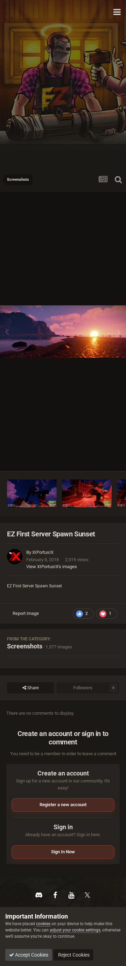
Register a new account (63, 804)
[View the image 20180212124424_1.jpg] (87, 493)
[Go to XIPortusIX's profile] (14, 556)
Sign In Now (63, 851)
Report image (26, 613)
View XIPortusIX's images (51, 566)
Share (32, 687)
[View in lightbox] (63, 331)
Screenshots (24, 646)
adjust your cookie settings (75, 930)
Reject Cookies (73, 955)
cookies (43, 923)
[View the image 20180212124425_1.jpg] (32, 493)
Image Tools (98, 458)
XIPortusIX (43, 552)
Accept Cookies (31, 955)
